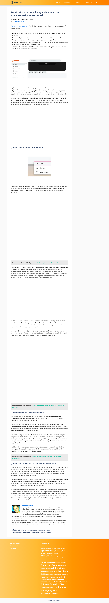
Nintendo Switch (52, 574)
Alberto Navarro (20, 21)
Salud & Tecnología (49, 581)
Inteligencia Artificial (46, 571)
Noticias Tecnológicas (62, 574)
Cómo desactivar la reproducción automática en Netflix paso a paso (31, 530)
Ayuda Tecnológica (53, 553)
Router (43, 582)
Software (45, 584)
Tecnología (45, 587)
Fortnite (43, 562)
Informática (59, 568)
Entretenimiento (51, 560)
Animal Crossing (61, 548)
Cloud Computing (56, 556)
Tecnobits (14, 26)
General (48, 562)
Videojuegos (48, 590)
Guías (56, 2)
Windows (87, 2)
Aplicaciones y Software (60, 551)
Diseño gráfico (57, 558)
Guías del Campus (51, 565)
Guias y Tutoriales (61, 562)
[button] (96, 2)
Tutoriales (23, 529)
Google (53, 562)
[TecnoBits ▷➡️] (16, 2)
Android (54, 548)
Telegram (51, 587)
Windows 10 (46, 593)
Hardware (49, 568)
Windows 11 (55, 593)
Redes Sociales (58, 579)
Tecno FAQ (66, 2)
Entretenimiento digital (61, 560)
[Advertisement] (39, 118)
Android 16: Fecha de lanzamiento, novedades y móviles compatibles (31, 532)
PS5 (57, 577)
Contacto (13, 548)
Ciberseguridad (46, 556)
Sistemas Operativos (60, 582)
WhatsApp (58, 590)
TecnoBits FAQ (57, 584)
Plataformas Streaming (48, 577)
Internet (55, 571)
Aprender (77, 2)
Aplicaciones (23, 26)
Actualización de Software (46, 548)
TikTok (55, 587)
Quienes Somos (15, 543)
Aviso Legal (14, 546)
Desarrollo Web (49, 558)
